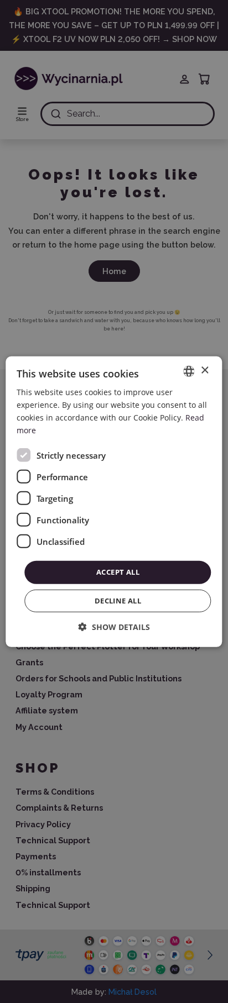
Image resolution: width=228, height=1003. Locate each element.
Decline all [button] (118, 601)
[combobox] (189, 370)
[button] (114, 627)
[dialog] (114, 501)
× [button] (204, 370)
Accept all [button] (117, 572)
